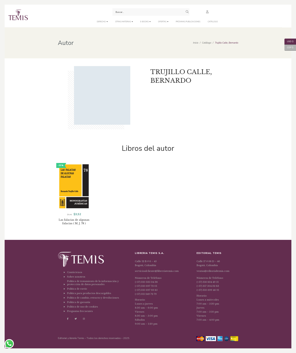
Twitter (76, 319)
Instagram (84, 319)
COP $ (288, 47)
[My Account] (207, 12)
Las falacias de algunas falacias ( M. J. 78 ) (74, 221)
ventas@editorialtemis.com (213, 270)
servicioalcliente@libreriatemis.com (157, 270)
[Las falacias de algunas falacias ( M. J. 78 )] (74, 186)
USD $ (289, 41)
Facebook (67, 319)
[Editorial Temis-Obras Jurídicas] (18, 16)
